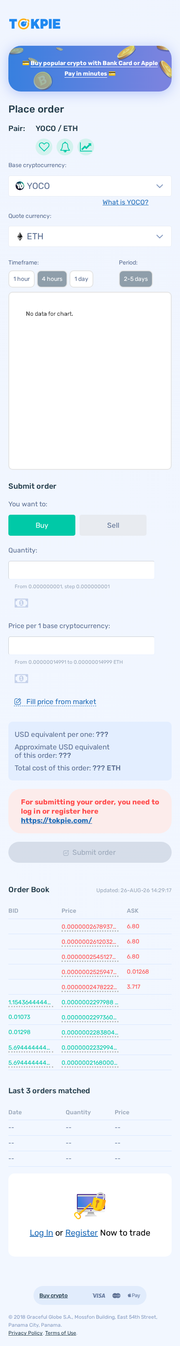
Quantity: (22, 550)
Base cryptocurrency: (37, 165)
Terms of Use (60, 1333)
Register (81, 1233)
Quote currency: (29, 216)
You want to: (27, 504)
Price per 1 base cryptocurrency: (59, 626)
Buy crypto (53, 1295)
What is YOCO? (126, 202)
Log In (41, 1233)
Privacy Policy (25, 1333)
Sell (113, 525)
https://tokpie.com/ (56, 820)
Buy (42, 525)
